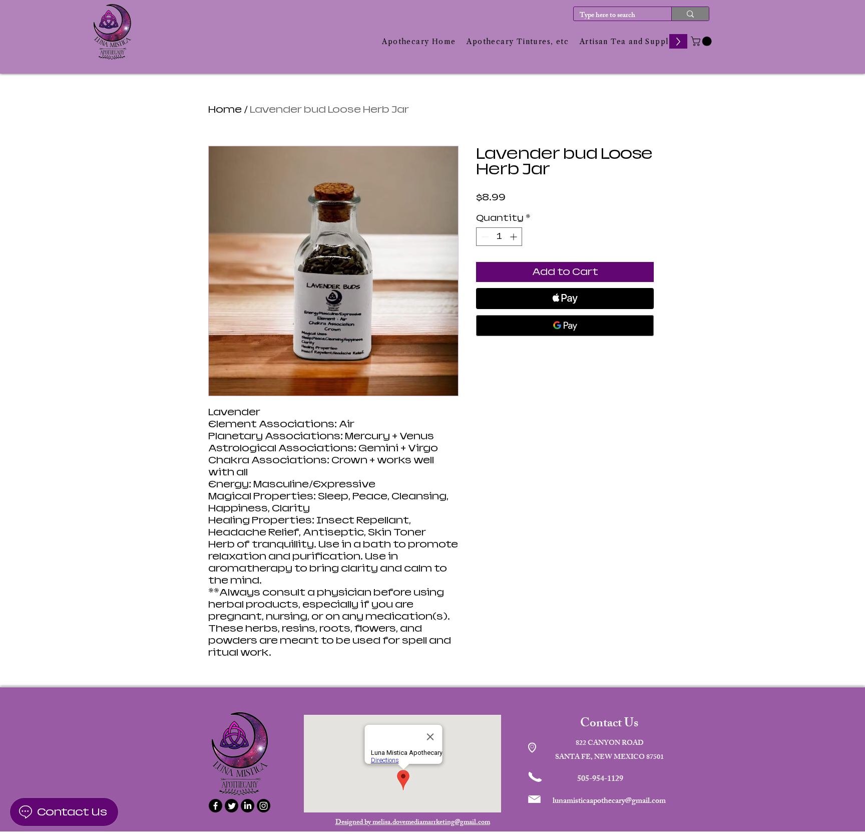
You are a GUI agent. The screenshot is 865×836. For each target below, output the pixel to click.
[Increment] (514, 236)
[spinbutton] (499, 236)
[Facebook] (215, 805)
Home (225, 109)
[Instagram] (263, 805)
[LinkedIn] (247, 805)
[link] (702, 41)
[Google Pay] (565, 325)
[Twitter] (231, 805)
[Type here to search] (690, 14)
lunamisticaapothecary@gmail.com (609, 801)
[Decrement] (484, 236)
